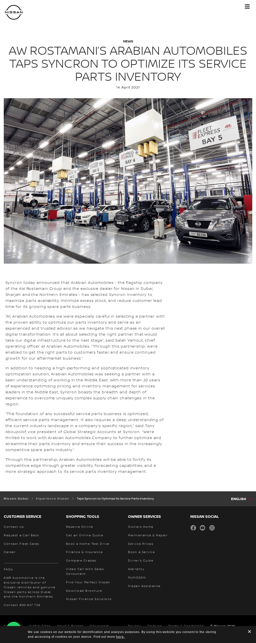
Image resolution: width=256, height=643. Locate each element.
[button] (247, 6)
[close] (249, 632)
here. (120, 637)
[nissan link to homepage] (13, 12)
